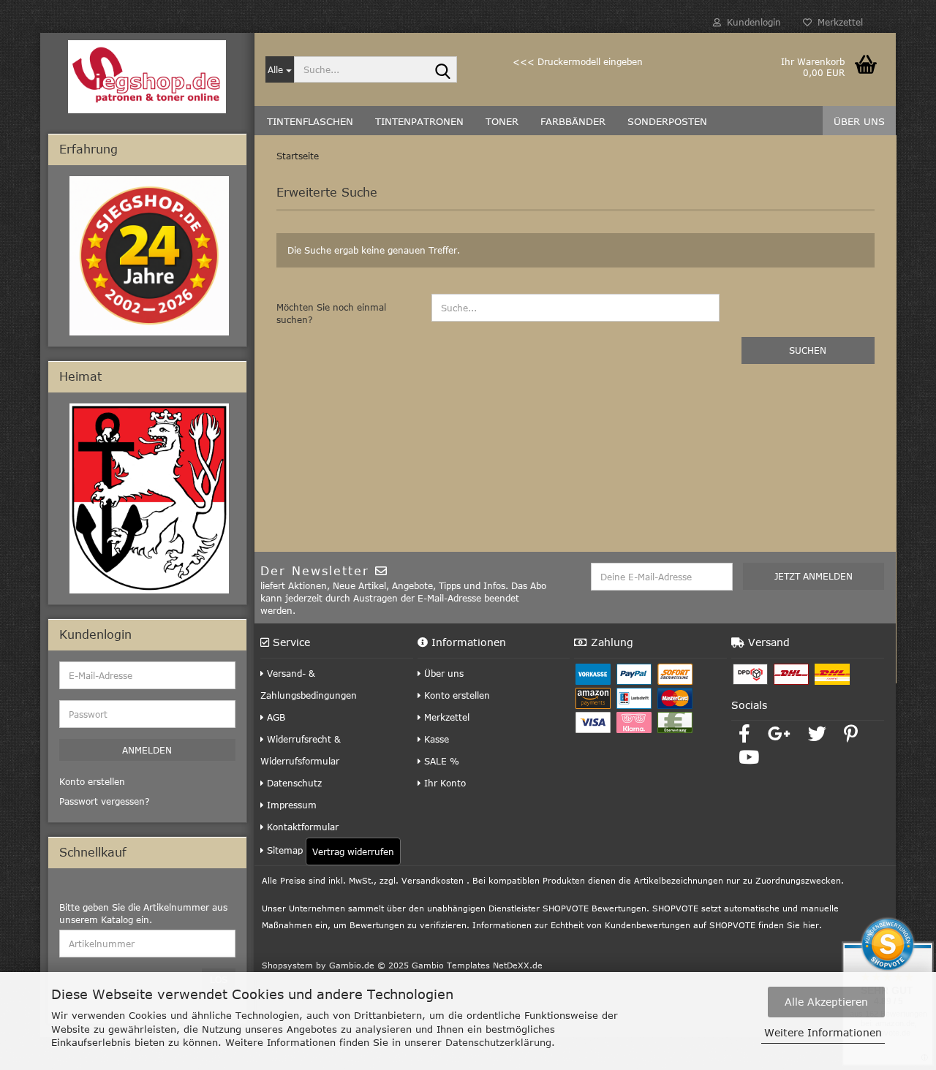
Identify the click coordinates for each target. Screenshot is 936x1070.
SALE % (440, 761)
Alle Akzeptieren (826, 1001)
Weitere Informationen (823, 1032)
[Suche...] (443, 70)
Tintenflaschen (310, 121)
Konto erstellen (455, 695)
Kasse (435, 739)
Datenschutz (293, 783)
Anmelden (147, 750)
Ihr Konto (443, 783)
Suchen (807, 350)
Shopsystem (287, 965)
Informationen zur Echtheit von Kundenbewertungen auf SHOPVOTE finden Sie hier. (647, 925)
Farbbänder (572, 121)
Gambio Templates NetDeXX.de (477, 965)
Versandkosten (432, 880)
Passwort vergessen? (104, 801)
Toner (502, 121)
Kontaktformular (301, 827)
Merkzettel (837, 22)
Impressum (290, 805)
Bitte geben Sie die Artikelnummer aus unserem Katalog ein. (143, 913)
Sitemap (283, 850)
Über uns (859, 121)
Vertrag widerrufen (353, 851)
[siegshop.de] (147, 77)
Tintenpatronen (419, 121)
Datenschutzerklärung (498, 1042)
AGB (274, 717)
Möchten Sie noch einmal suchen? (331, 313)
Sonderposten (667, 121)
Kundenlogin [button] (751, 22)
